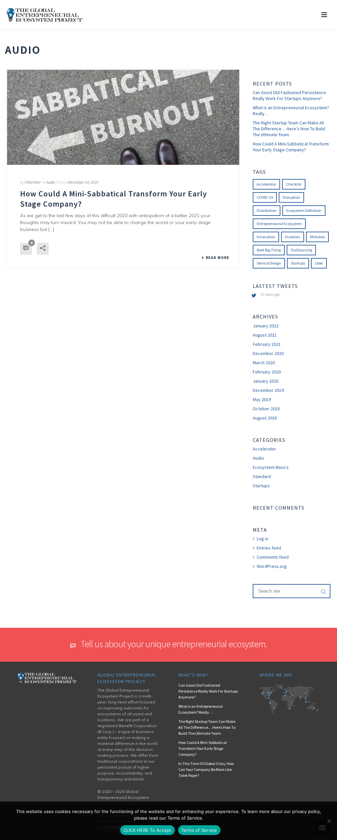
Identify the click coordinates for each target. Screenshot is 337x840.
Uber (319, 263)
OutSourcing (301, 249)
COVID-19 (265, 197)
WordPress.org (272, 566)
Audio (50, 182)
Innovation (266, 236)
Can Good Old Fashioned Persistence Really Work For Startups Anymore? (289, 95)
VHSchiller (33, 182)
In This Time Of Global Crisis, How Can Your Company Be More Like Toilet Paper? (206, 769)
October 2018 (266, 409)
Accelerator (266, 184)
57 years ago (270, 294)
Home (305, 62)
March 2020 (264, 363)
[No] (328, 821)
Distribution (266, 210)
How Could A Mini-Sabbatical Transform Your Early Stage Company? (291, 147)
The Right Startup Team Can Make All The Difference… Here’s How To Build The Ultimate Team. (289, 129)
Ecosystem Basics (271, 467)
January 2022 (265, 326)
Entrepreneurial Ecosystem (279, 223)
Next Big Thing (269, 249)
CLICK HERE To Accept (147, 830)
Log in (262, 539)
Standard (262, 476)
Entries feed (269, 548)
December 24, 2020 (83, 182)
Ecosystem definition (304, 210)
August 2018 (265, 418)
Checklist (293, 184)
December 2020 (268, 353)
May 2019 (262, 399)
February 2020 (267, 372)
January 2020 (265, 381)
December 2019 (268, 390)
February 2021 (267, 344)
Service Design (269, 263)
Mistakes (317, 236)
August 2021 (265, 335)
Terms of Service (199, 830)
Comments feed (273, 557)
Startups (298, 263)
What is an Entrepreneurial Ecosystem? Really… (291, 110)
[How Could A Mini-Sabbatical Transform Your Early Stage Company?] (123, 117)
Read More (217, 258)
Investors (292, 236)
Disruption (291, 197)
